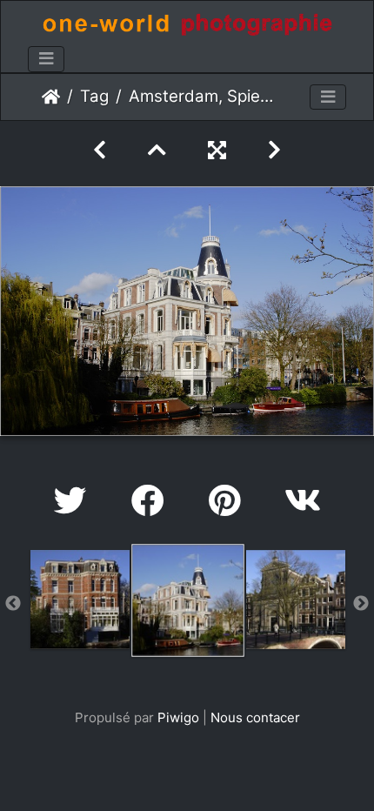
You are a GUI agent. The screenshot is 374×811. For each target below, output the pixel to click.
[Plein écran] (217, 150)
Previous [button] (13, 604)
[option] (80, 599)
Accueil (51, 96)
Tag (94, 96)
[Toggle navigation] (46, 59)
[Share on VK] (302, 500)
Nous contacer (255, 717)
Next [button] (361, 604)
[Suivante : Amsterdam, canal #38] (274, 150)
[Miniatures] (157, 150)
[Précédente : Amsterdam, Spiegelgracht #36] (99, 150)
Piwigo (178, 717)
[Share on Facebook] (152, 500)
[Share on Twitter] (75, 500)
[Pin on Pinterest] (229, 500)
